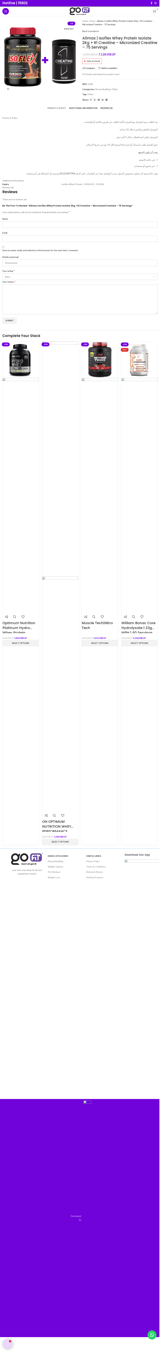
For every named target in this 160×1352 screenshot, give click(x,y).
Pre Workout (54, 872)
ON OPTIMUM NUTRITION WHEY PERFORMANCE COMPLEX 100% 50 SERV (57, 831)
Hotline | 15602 (15, 3)
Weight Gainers (55, 866)
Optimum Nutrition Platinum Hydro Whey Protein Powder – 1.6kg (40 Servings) (18, 633)
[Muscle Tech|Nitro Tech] (100, 359)
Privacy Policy (93, 861)
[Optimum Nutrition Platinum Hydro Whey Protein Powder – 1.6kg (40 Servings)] (20, 359)
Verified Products (94, 877)
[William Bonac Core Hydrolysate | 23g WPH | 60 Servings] (139, 359)
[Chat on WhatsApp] (152, 1334)
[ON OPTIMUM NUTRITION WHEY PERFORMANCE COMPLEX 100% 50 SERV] (60, 458)
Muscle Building (55, 861)
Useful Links (93, 856)
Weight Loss (54, 877)
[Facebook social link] (151, 3)
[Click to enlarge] (8, 88)
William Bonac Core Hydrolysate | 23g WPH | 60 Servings (138, 628)
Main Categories (58, 856)
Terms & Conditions (96, 866)
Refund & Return (94, 872)
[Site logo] (80, 11)
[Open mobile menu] (5, 11)
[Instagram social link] (155, 3)
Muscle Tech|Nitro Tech (97, 625)
